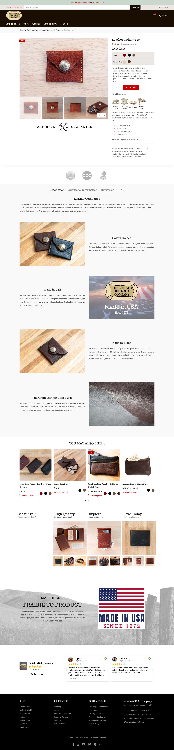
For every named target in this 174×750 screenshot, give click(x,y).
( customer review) (128, 44)
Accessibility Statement (97, 720)
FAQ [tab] (122, 190)
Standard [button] (129, 61)
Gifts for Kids (116, 157)
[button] (152, 668)
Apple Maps (149, 718)
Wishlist (155, 14)
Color (115, 55)
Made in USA (137, 157)
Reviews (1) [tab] (108, 190)
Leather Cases (41, 30)
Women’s (36, 24)
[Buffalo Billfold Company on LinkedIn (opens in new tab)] (100, 744)
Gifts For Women (126, 157)
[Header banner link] (87, 2)
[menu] (163, 7)
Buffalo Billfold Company (83, 738)
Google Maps (139, 718)
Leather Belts (24, 717)
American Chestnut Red (119, 154)
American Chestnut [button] (124, 55)
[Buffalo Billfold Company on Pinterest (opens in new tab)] (95, 744)
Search (135, 7)
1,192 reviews (34, 669)
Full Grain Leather (54, 403)
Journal (64, 24)
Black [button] (129, 55)
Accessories (24, 724)
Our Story (57, 707)
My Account (163, 7)
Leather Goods (13, 24)
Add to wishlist (120, 94)
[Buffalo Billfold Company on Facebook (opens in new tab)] (73, 744)
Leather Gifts (50, 24)
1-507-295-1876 (16, 7)
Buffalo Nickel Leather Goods (137, 154)
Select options (27, 496)
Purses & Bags (25, 713)
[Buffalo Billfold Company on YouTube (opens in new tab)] (83, 744)
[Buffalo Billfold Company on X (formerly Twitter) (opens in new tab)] (89, 744)
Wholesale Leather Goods (134, 722)
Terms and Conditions (97, 717)
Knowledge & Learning (62, 713)
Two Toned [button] (118, 493)
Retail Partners (59, 724)
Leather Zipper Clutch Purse (136, 484)
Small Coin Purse (61, 484)
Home (22, 30)
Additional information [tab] (82, 190)
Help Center (93, 710)
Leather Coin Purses (53, 30)
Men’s (26, 24)
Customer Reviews (61, 717)
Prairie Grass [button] (124, 61)
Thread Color (116, 62)
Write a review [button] (37, 674)
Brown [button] (133, 55)
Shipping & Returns (96, 713)
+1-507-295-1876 (142, 711)
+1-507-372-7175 (144, 714)
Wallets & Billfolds (26, 710)
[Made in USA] (121, 608)
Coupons (57, 720)
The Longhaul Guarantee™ (98, 707)
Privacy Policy (94, 724)
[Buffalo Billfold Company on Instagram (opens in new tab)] (78, 744)
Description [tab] (57, 190)
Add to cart (131, 87)
